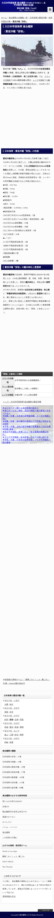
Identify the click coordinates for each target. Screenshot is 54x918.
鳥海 (16, 727)
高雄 (6, 727)
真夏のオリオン (9, 817)
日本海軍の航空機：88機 (12, 788)
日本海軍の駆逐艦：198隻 (13, 777)
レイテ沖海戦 (38, 80)
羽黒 (22, 720)
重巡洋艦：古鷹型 (11, 701)
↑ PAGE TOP (45, 910)
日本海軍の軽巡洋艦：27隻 (13, 772)
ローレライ (7, 822)
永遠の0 (5, 807)
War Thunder (7, 867)
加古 (11, 704)
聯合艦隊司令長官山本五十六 (14, 812)
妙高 (6, 720)
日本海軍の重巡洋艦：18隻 (13, 767)
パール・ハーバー (9, 827)
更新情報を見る (9, 896)
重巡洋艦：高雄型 (11, 723)
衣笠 (11, 712)
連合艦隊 (6, 832)
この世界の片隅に (9, 838)
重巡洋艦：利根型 (11, 739)
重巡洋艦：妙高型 (11, 716)
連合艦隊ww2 (24, 915)
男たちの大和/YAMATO (12, 801)
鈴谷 (16, 735)
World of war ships (9, 851)
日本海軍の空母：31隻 (11, 757)
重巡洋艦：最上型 (11, 731)
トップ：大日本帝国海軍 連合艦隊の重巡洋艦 (22, 402)
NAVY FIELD (7, 862)
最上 (6, 735)
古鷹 (6, 704)
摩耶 (22, 727)
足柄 (16, 720)
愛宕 (11, 727)
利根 (6, 742)
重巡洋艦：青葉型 (11, 708)
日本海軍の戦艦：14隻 (11, 762)
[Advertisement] (27, 118)
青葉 (6, 712)
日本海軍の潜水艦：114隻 (13, 783)
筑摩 (11, 742)
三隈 (11, 735)
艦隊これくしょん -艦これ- (13, 856)
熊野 (22, 735)
